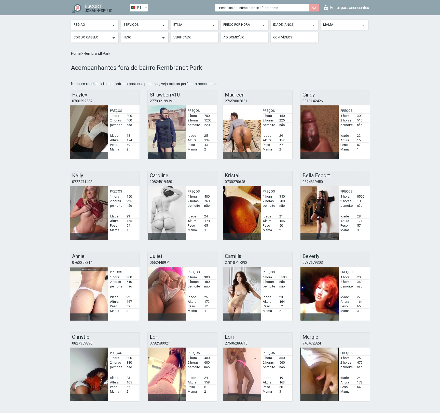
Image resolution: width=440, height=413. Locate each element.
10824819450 (161, 182)
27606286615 (236, 343)
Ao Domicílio (233, 37)
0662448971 (160, 262)
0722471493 (82, 182)
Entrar (349, 8)
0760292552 (82, 101)
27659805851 (236, 101)
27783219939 (161, 101)
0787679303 (312, 262)
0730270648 (235, 182)
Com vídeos (282, 37)
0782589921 (160, 343)
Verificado (182, 37)
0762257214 (82, 262)
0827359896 (82, 343)
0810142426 (312, 101)
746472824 (311, 343)
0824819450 (312, 182)
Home (76, 53)
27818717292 (236, 262)
